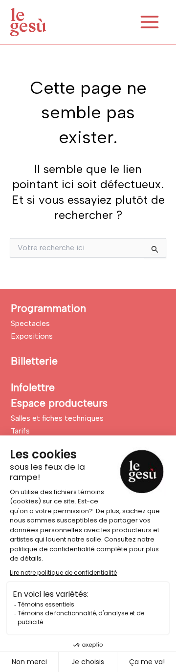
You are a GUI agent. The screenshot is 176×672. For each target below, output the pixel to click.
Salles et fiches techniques (57, 418)
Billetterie (34, 361)
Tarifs (20, 430)
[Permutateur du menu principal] (149, 22)
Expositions (32, 336)
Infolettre (33, 387)
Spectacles (30, 323)
